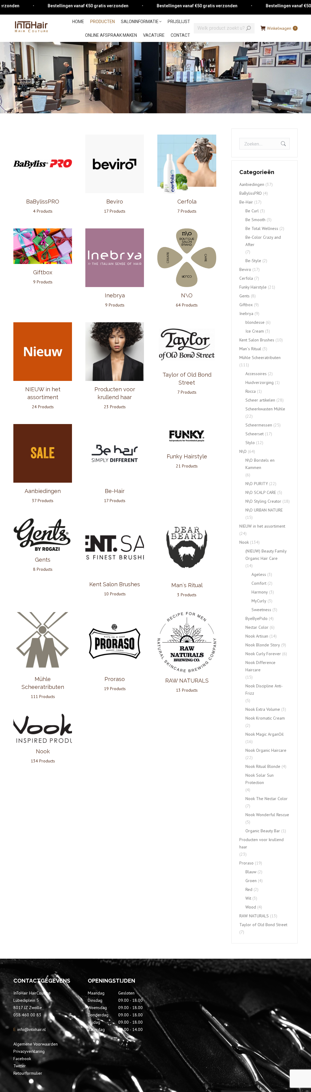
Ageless (258, 574)
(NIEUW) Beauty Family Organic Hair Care (265, 554)
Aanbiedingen (251, 184)
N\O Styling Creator (263, 501)
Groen (251, 880)
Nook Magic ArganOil (264, 734)
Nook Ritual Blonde (262, 766)
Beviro (245, 269)
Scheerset (254, 433)
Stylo (250, 442)
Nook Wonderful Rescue (267, 814)
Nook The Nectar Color (266, 798)
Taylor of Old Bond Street (186, 383)
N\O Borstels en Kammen (260, 463)
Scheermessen (258, 425)
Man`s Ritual (250, 348)
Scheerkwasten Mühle (265, 409)
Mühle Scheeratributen (43, 687)
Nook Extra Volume (262, 709)
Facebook (22, 1058)
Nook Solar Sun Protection (259, 778)
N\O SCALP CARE (260, 492)
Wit (248, 898)
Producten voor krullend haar (114, 397)
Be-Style (253, 260)
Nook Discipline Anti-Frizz (264, 689)
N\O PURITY (256, 483)
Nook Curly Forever (263, 653)
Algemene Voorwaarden (35, 1044)
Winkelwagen (281, 28)
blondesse (255, 322)
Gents (244, 296)
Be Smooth (255, 219)
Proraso (246, 863)
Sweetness (261, 609)
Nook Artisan (256, 636)
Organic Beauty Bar (262, 831)
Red (248, 889)
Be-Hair (246, 202)
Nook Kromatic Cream (265, 718)
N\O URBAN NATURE (264, 510)
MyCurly (258, 601)
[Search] (248, 28)
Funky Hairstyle (253, 287)
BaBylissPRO (250, 193)
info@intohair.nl (31, 1029)
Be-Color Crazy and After (263, 240)
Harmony (259, 592)
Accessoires (256, 373)
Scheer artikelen (260, 400)
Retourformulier (27, 1073)
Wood (250, 907)
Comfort (258, 583)
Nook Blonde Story (262, 645)
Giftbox (246, 304)
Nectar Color (256, 627)
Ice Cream (254, 331)
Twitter (19, 1066)
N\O (243, 451)
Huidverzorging (259, 382)
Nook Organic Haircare (265, 750)
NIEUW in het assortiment (42, 397)
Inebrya (246, 313)
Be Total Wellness (261, 228)
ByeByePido (256, 618)
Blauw (250, 872)
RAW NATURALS (254, 916)
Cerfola (246, 278)
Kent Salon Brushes (256, 340)
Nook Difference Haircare (260, 666)
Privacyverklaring (29, 1051)
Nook (244, 542)
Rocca (250, 391)
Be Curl (252, 211)
